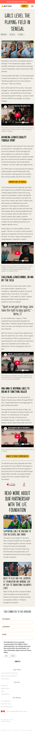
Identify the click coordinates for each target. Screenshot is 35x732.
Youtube (16, 716)
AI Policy (21, 730)
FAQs (2, 691)
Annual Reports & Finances (9, 673)
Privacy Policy (16, 730)
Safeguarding (5, 694)
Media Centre (5, 688)
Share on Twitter (12, 34)
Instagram (9, 716)
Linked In (13, 716)
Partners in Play (6, 704)
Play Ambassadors (6, 706)
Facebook (2, 716)
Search (18, 6)
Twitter (5, 716)
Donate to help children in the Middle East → (17, 1)
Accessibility (5, 679)
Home (6, 6)
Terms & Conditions (28, 730)
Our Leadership (5, 701)
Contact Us (4, 685)
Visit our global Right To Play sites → (17, 711)
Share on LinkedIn (21, 34)
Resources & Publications (9, 676)
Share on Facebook (4, 34)
